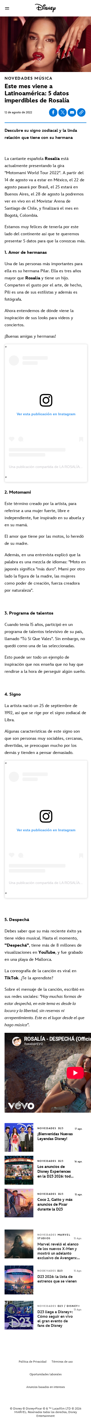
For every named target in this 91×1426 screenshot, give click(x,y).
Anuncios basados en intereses (45, 1387)
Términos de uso (62, 1362)
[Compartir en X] (62, 112)
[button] (7, 8)
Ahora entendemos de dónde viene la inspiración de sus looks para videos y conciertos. (39, 318)
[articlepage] (19, 1257)
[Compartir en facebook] (53, 112)
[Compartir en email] (72, 112)
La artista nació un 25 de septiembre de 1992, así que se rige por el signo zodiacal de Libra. (45, 713)
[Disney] (45, 8)
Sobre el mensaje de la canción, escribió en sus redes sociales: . (44, 1007)
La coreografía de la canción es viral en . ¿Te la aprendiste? (40, 974)
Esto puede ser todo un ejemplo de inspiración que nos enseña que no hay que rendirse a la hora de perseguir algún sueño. (45, 664)
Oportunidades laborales (46, 1374)
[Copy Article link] (81, 112)
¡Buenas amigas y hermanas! (30, 336)
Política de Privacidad (33, 1362)
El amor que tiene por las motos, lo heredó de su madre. (44, 540)
